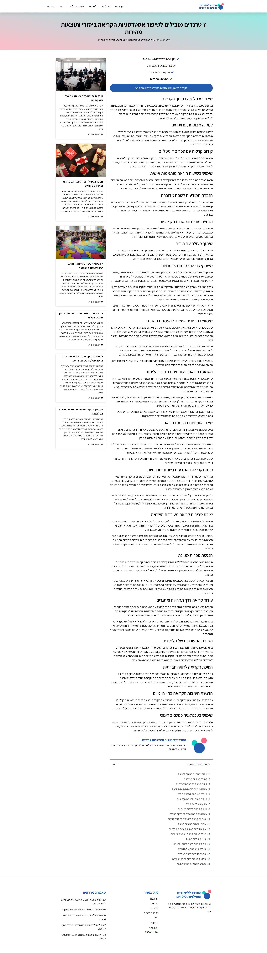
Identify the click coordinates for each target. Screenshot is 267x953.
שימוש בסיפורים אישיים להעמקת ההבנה (188, 814)
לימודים (93, 6)
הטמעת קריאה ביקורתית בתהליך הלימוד (187, 819)
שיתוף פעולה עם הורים (196, 804)
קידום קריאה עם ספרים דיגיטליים (191, 784)
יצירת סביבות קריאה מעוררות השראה (188, 834)
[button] (114, 764)
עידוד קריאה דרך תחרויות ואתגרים (189, 844)
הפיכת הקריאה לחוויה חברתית (192, 854)
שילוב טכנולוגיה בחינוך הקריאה (192, 774)
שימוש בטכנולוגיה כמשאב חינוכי (191, 864)
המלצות (106, 6)
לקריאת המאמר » (95, 134)
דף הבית (119, 6)
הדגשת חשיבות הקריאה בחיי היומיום (189, 859)
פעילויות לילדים (76, 6)
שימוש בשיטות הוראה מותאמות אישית (189, 789)
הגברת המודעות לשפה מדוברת (192, 794)
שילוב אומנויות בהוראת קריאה (192, 824)
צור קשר (50, 6)
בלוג (61, 6)
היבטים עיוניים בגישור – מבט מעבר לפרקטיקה (84, 909)
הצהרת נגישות (152, 931)
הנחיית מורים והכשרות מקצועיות (192, 799)
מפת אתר (154, 928)
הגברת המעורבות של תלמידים (191, 849)
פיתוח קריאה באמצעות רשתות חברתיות (187, 829)
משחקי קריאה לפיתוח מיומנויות (192, 809)
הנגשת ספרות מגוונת (196, 839)
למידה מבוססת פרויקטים (195, 779)
